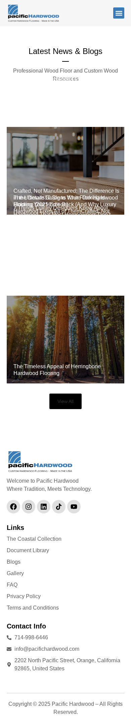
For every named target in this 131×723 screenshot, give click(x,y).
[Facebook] (13, 506)
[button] (118, 13)
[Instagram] (28, 506)
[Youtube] (74, 506)
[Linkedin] (43, 506)
